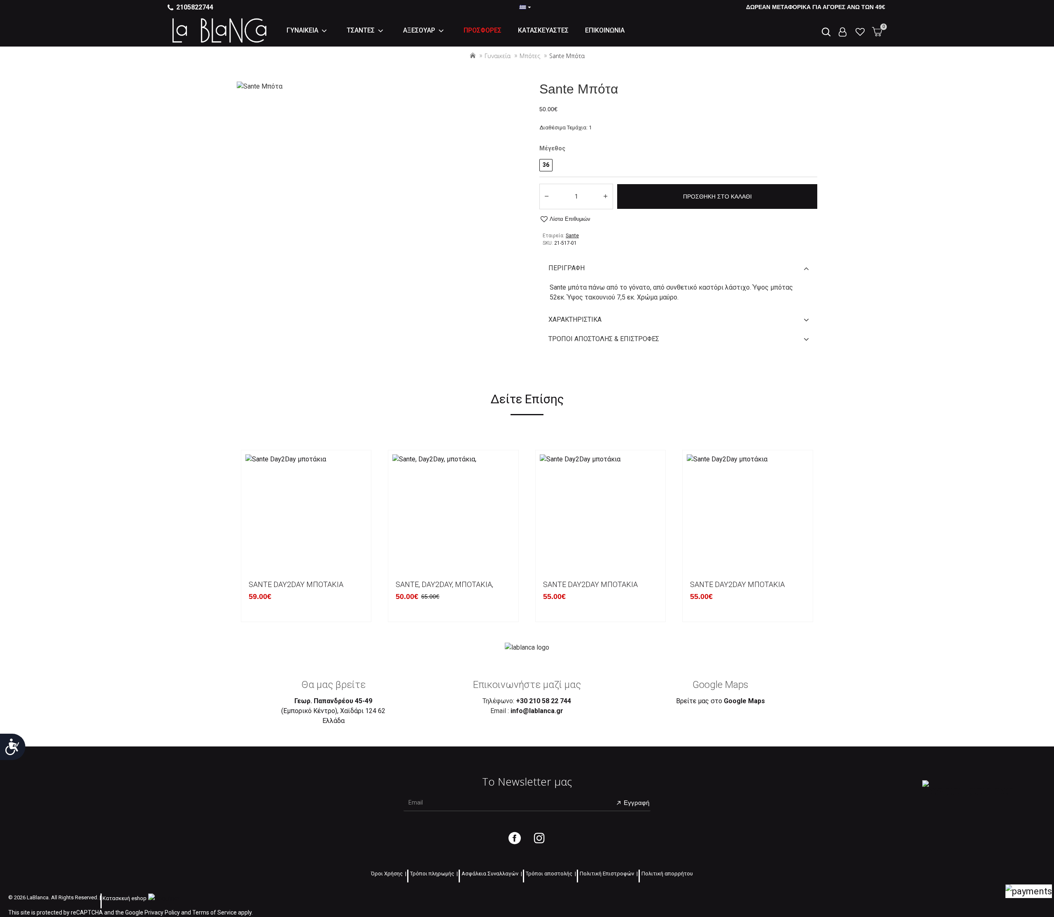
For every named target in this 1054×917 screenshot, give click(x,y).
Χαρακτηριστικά (575, 319)
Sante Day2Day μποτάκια (296, 584)
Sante (572, 236)
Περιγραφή (566, 268)
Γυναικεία (498, 56)
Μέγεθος (552, 148)
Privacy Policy (162, 912)
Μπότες (530, 56)
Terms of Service (214, 912)
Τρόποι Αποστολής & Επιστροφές (603, 339)
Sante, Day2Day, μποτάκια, (444, 584)
